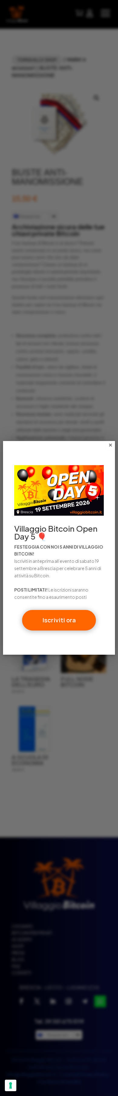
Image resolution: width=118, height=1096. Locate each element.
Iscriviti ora (59, 620)
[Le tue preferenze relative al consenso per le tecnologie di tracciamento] (10, 1085)
